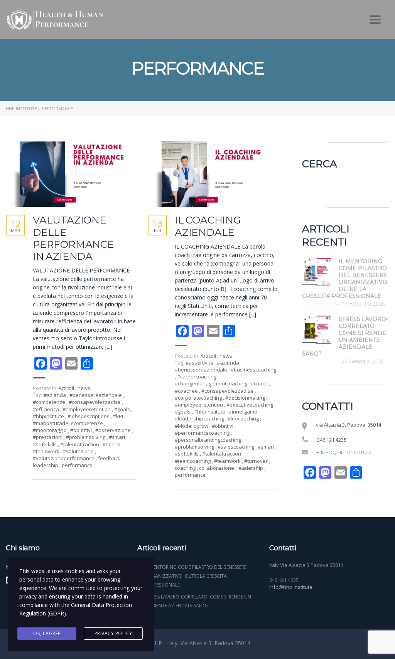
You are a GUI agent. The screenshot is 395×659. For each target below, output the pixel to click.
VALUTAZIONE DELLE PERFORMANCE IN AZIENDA (73, 238)
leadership (46, 465)
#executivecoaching (250, 404)
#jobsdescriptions (89, 416)
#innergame (243, 411)
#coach (260, 383)
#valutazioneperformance (64, 458)
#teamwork (47, 451)
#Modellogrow (192, 425)
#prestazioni (48, 437)
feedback (110, 458)
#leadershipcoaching (200, 418)
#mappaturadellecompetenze (68, 423)
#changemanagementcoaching (211, 383)
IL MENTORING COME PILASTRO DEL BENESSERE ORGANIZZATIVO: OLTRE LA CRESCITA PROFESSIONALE (195, 576)
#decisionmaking (245, 397)
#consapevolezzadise (95, 401)
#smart (118, 437)
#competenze (49, 401)
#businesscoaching (253, 369)
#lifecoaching (244, 418)
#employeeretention (87, 409)
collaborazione (217, 467)
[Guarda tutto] (71, 173)
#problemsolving (86, 437)
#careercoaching (197, 376)
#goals (122, 409)
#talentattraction (80, 444)
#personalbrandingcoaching (208, 439)
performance (77, 465)
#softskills (45, 444)
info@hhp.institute (346, 452)
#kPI (118, 416)
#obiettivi (81, 430)
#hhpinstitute (49, 416)
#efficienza (46, 409)
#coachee (187, 390)
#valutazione (79, 451)
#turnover (256, 460)
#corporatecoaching (199, 397)
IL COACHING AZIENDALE (208, 226)
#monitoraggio (50, 430)
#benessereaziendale (96, 395)
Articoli (66, 388)
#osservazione (113, 430)
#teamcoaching (193, 460)
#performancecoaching (203, 432)
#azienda (55, 395)
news (84, 388)
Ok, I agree (47, 633)
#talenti (112, 444)
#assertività (200, 362)
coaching (186, 467)
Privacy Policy (113, 633)
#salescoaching (236, 446)
